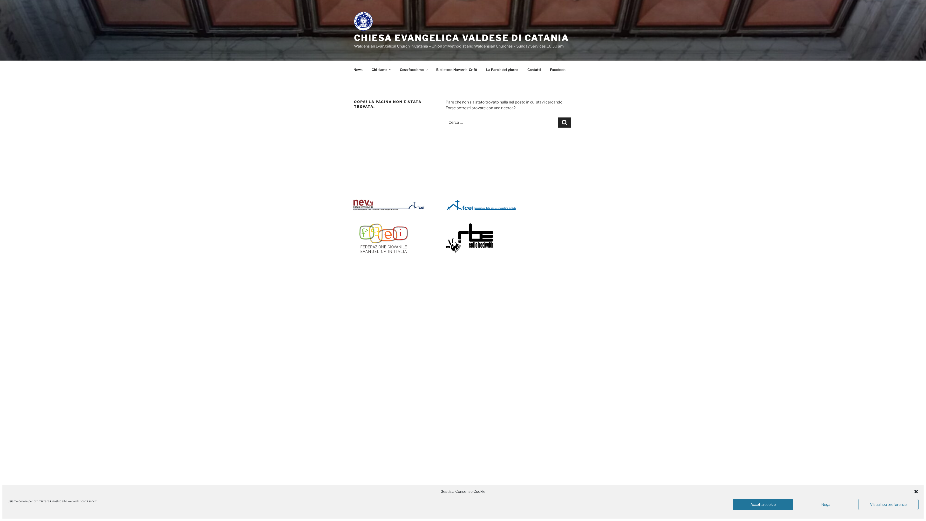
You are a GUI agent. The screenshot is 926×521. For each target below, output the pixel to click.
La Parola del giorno (502, 70)
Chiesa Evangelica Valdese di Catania (461, 38)
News (358, 70)
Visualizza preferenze (888, 504)
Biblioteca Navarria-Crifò (456, 70)
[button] (916, 491)
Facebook (557, 70)
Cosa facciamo (412, 70)
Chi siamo (379, 70)
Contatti (534, 70)
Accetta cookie (763, 504)
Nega (825, 504)
